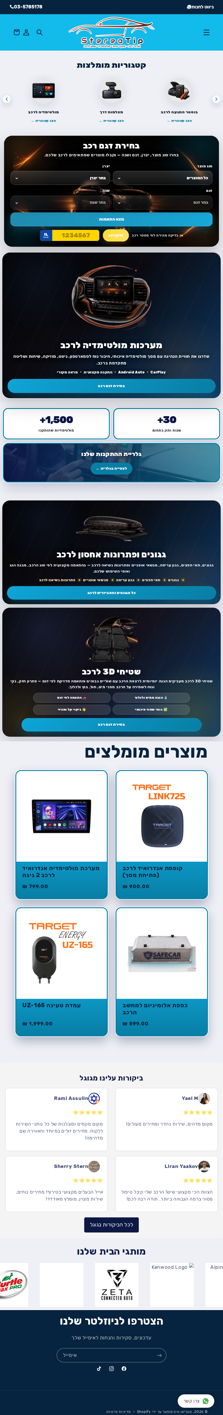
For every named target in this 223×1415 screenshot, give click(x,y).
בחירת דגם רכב (111, 386)
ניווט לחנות (202, 7)
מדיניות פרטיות (118, 1412)
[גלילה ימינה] (216, 99)
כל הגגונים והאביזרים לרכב (111, 593)
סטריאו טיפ (183, 1412)
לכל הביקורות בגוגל (111, 1224)
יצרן (106, 166)
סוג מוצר (205, 166)
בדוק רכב (115, 235)
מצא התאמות (111, 219)
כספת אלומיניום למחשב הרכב (155, 1009)
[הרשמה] (159, 1355)
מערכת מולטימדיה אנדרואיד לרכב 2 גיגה (61, 872)
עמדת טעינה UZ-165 (51, 1005)
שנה (106, 191)
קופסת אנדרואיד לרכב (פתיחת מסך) (153, 872)
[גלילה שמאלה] (6, 99)
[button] (206, 32)
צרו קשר (192, 1401)
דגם (209, 191)
